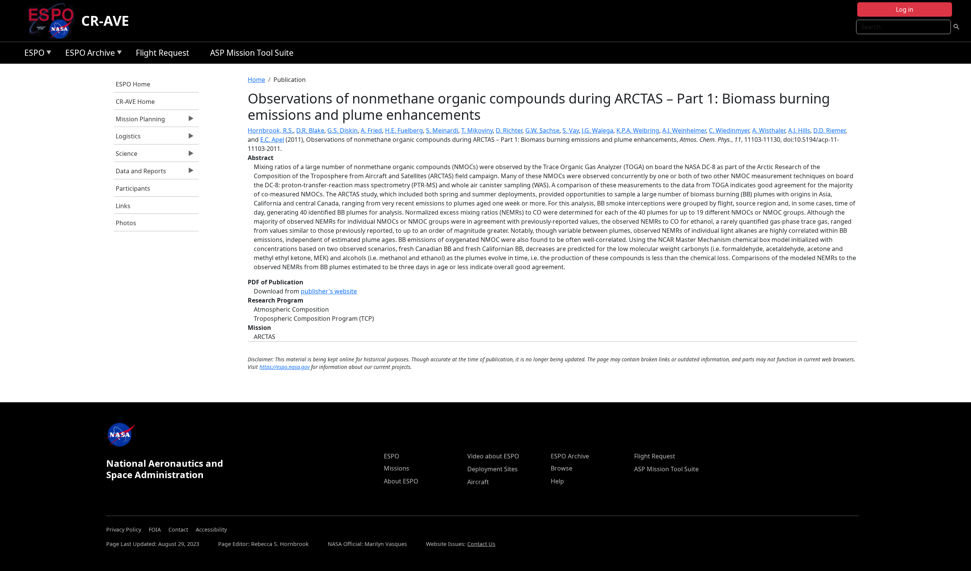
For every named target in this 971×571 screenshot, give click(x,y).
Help (557, 481)
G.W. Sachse (542, 130)
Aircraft (478, 482)
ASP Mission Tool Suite (252, 52)
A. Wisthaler (768, 130)
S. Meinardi (442, 130)
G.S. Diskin (342, 130)
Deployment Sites (492, 469)
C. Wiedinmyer (729, 130)
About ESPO (401, 481)
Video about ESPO (493, 456)
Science (125, 155)
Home (256, 79)
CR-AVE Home (135, 101)
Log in (904, 9)
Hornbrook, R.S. (270, 130)
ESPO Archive (88, 54)
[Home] (54, 21)
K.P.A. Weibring (637, 130)
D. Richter (509, 130)
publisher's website (329, 291)
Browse (561, 468)
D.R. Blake (310, 130)
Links (123, 206)
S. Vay (570, 130)
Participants (133, 188)
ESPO (32, 54)
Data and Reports (140, 173)
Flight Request (162, 52)
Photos (126, 223)
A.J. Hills (799, 130)
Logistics (127, 138)
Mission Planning (139, 121)
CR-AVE (105, 20)
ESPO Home (133, 84)
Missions (396, 468)
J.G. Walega (597, 130)
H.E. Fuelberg (404, 130)
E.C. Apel (272, 139)
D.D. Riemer (829, 130)
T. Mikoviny (477, 130)
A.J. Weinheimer (684, 130)
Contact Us (481, 543)
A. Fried (371, 130)
